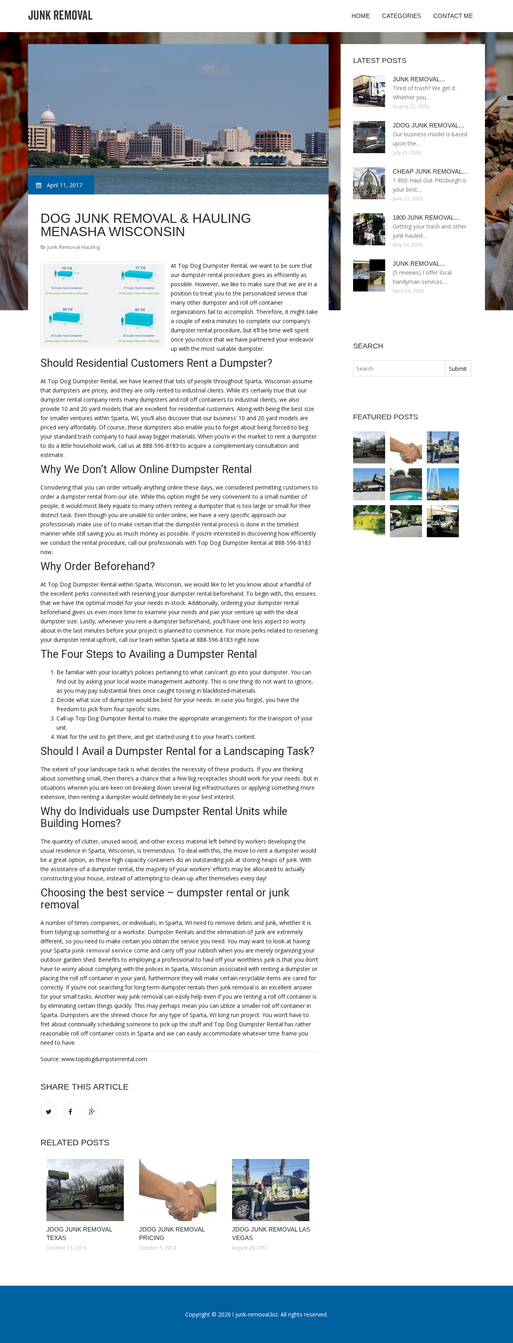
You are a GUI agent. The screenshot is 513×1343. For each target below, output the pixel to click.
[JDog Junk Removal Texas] (86, 1190)
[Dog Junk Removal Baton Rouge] (369, 521)
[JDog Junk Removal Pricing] (179, 1190)
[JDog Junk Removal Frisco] (406, 484)
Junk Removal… (419, 79)
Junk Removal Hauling (73, 247)
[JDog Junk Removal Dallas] (369, 484)
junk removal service (102, 950)
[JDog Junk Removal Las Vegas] (272, 1190)
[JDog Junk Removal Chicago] (443, 521)
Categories (401, 15)
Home (360, 15)
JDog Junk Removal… (429, 125)
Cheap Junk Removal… (430, 171)
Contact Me (453, 15)
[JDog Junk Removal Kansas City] (443, 484)
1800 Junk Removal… (426, 217)
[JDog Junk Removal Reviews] (406, 521)
